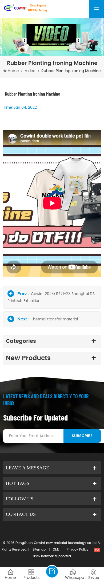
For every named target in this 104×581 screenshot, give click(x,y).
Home (13, 71)
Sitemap (39, 549)
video (30, 71)
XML (56, 549)
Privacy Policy (78, 549)
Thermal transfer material (54, 319)
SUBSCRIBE (82, 436)
